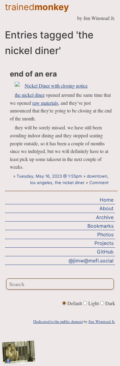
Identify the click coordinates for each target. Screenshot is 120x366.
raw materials (45, 103)
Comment (99, 182)
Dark (109, 303)
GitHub (105, 252)
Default (74, 303)
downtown (97, 176)
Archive (105, 217)
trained (37, 7)
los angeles (41, 182)
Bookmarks (100, 226)
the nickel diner (30, 95)
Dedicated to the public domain (58, 321)
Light (93, 303)
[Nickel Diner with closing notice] (51, 85)
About (106, 208)
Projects (104, 243)
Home (107, 200)
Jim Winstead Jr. (101, 321)
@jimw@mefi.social (91, 261)
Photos (105, 234)
